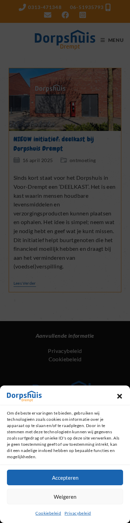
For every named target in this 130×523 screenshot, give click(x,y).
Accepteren (65, 478)
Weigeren (65, 497)
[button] (119, 396)
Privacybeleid (77, 513)
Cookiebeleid (48, 513)
